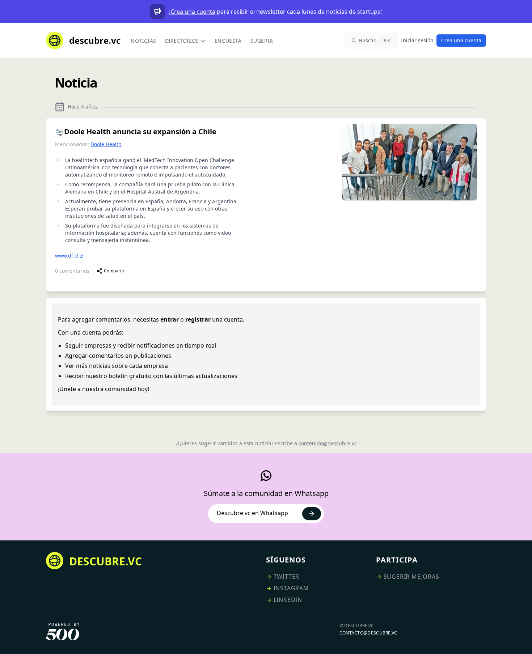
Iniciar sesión (417, 40)
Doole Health (106, 144)
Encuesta (228, 40)
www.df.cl (67, 255)
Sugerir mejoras (411, 577)
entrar (169, 319)
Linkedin (288, 600)
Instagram (291, 588)
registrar (198, 319)
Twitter (287, 577)
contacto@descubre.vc (368, 633)
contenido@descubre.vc (328, 443)
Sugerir (261, 40)
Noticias (143, 40)
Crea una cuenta (192, 12)
